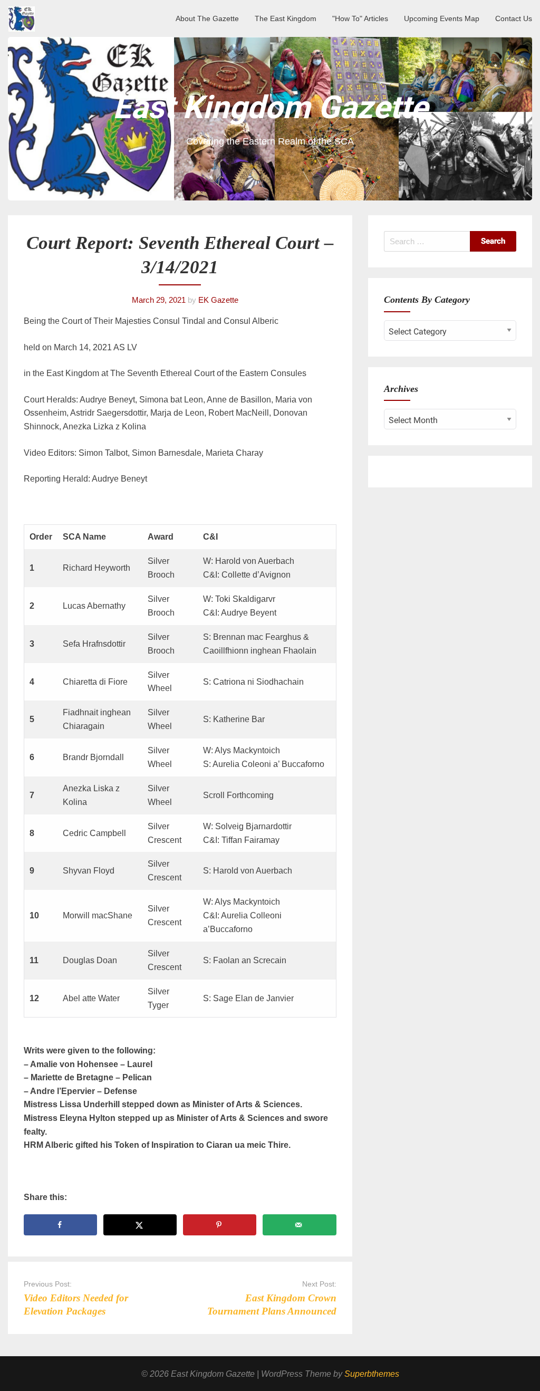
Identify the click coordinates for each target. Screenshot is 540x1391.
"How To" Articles (360, 18)
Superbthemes (371, 1373)
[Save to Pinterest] (219, 1224)
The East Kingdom (285, 18)
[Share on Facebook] (60, 1224)
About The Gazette (207, 18)
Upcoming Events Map (441, 18)
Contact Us (513, 18)
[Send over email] (299, 1224)
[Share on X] (140, 1224)
